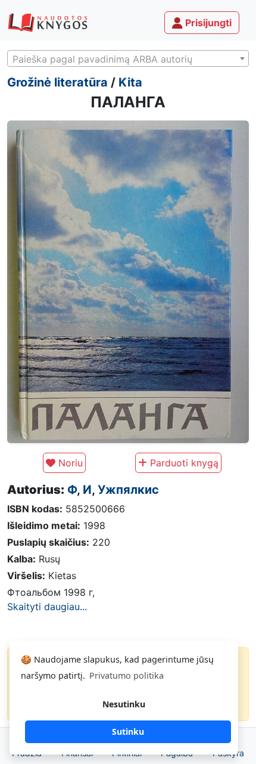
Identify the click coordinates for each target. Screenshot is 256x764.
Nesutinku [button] (123, 704)
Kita (130, 82)
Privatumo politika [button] (126, 675)
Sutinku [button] (128, 731)
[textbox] (128, 59)
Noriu (69, 463)
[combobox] (128, 58)
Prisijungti (207, 23)
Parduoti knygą (182, 463)
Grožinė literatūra (57, 82)
